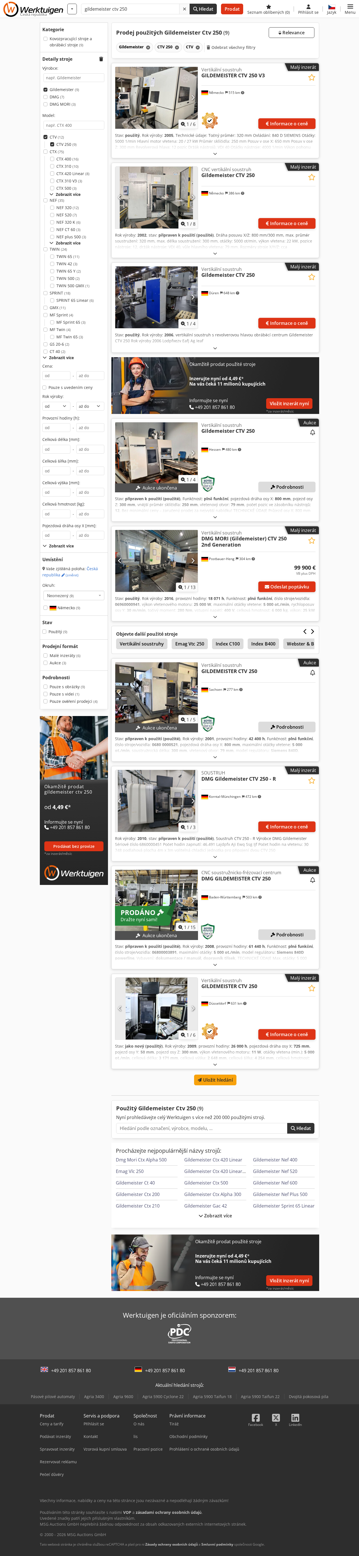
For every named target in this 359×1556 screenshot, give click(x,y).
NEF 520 (66, 215)
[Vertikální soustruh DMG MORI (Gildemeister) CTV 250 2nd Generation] (156, 561)
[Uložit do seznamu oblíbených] (312, 77)
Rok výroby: (53, 396)
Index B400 (263, 644)
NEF (57, 200)
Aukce (58, 662)
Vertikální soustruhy (142, 644)
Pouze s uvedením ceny (71, 387)
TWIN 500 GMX (72, 285)
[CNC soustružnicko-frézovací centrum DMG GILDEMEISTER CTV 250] (156, 901)
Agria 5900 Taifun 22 (260, 1396)
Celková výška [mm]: (61, 482)
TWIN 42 (66, 263)
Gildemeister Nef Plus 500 (280, 1194)
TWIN (58, 249)
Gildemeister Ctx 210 (138, 1206)
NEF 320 (67, 207)
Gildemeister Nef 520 (275, 1171)
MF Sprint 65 (71, 322)
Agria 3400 (94, 1396)
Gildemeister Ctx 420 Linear (213, 1160)
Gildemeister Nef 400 (275, 1160)
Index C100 (228, 644)
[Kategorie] (72, 9)
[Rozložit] (215, 153)
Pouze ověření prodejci (74, 701)
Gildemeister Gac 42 (205, 1206)
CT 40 (57, 351)
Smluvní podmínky (217, 1544)
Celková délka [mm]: (61, 439)
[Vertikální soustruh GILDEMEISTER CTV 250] (156, 693)
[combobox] (73, 595)
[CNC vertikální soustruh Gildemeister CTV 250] (156, 197)
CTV (57, 137)
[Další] (193, 97)
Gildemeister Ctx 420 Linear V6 (216, 1171)
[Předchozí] (120, 97)
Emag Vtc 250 (189, 644)
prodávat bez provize (74, 846)
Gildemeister (64, 89)
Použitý (58, 631)
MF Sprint (61, 315)
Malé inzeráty (65, 655)
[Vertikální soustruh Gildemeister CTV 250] (156, 297)
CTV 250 (66, 144)
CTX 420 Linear (72, 173)
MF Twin (60, 329)
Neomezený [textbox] (60, 595)
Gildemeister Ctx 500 (206, 1183)
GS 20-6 (59, 344)
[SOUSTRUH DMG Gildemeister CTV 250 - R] (156, 801)
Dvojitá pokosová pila (308, 1396)
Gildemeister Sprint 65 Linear (284, 1206)
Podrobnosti (289, 487)
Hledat (205, 9)
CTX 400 (67, 159)
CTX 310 (67, 166)
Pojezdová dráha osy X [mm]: (69, 525)
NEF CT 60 (68, 229)
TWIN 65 (67, 256)
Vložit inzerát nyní (289, 403)
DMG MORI (63, 104)
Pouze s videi (64, 694)
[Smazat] (184, 9)
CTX (57, 151)
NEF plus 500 (71, 236)
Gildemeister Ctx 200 (138, 1194)
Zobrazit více (217, 1216)
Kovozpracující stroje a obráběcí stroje (71, 41)
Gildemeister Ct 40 (135, 1183)
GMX (58, 307)
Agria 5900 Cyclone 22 (163, 1396)
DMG (57, 96)
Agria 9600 (123, 1396)
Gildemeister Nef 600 (275, 1183)
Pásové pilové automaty (53, 1396)
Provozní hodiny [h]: (61, 418)
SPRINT (60, 293)
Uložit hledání (217, 1080)
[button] (350, 9)
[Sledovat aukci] (313, 432)
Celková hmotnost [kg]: (63, 504)
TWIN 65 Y (68, 271)
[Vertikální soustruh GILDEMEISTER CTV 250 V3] (156, 98)
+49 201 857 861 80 (71, 1370)
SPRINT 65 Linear (75, 300)
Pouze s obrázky (67, 686)
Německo (68, 607)
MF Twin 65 (69, 336)
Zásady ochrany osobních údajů (171, 1544)
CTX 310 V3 (69, 181)
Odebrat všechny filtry (233, 47)
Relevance (293, 33)
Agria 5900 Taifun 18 (212, 1396)
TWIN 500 (68, 278)
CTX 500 (66, 188)
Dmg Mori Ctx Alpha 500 (141, 1160)
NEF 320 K (68, 222)
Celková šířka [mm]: (60, 461)
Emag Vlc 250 (130, 1171)
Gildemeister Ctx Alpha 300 (212, 1194)
